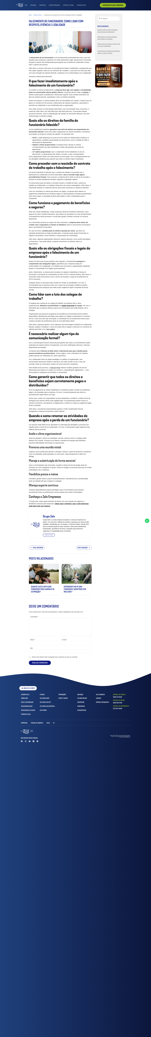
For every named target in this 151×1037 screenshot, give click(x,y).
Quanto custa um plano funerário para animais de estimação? (42, 589)
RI (53, 723)
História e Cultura (68, 5)
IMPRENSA (24, 723)
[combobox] (108, 18)
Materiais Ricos (81, 5)
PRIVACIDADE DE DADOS (28, 710)
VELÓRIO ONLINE (82, 698)
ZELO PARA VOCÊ (44, 698)
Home (30, 15)
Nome (32, 639)
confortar (85, 92)
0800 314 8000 (117, 697)
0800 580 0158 (117, 703)
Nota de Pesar (55, 368)
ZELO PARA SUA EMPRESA (47, 706)
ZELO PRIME (43, 710)
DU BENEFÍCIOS (81, 710)
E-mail (64, 639)
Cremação (33, 5)
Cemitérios (42, 5)
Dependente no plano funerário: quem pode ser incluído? (75, 589)
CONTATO (98, 698)
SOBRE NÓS (24, 698)
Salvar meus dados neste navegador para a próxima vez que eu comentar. (55, 657)
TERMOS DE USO (25, 714)
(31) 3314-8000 (117, 708)
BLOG (48, 723)
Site (31, 648)
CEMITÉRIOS (80, 702)
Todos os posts (49, 535)
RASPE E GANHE (63, 698)
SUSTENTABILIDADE (27, 706)
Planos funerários (54, 5)
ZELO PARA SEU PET (45, 702)
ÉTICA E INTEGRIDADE (27, 702)
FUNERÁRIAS (81, 706)
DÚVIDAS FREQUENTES (102, 702)
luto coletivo (51, 329)
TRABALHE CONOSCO (37, 723)
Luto (26, 5)
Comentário (34, 617)
